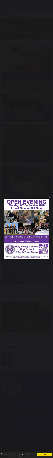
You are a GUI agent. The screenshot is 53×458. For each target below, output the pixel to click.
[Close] (50, 197)
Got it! (44, 454)
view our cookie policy (15, 456)
